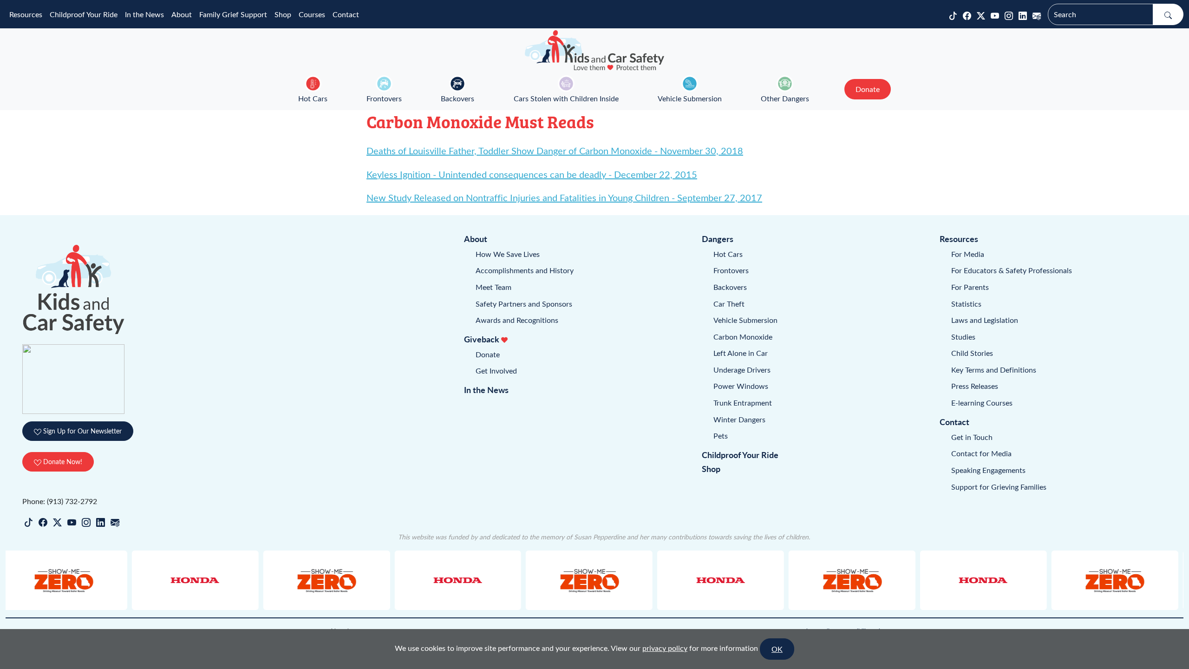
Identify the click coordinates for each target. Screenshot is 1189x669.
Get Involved (496, 370)
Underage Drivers (742, 369)
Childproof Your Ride (84, 14)
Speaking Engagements (988, 470)
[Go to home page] (594, 50)
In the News (144, 14)
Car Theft (729, 303)
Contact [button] (346, 14)
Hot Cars (312, 98)
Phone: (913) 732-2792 (59, 501)
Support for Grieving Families (998, 487)
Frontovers (384, 98)
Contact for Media (981, 453)
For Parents (970, 287)
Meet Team (493, 287)
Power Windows (740, 386)
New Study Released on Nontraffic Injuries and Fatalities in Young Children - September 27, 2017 (564, 197)
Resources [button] (25, 14)
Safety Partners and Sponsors (524, 303)
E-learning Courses (982, 402)
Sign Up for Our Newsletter (81, 430)
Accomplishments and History (525, 270)
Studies (963, 336)
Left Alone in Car (740, 353)
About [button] (181, 14)
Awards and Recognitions (517, 320)
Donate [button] (868, 89)
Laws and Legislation (984, 320)
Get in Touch (972, 437)
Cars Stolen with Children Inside (566, 98)
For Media (967, 254)
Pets (720, 435)
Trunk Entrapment (742, 402)
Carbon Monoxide (742, 336)
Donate (488, 354)
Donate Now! (61, 461)
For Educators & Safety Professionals (1011, 270)
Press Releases (974, 386)
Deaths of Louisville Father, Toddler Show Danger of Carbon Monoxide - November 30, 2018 (554, 150)
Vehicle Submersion (690, 98)
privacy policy (664, 648)
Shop (282, 14)
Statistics (966, 303)
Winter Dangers (739, 419)
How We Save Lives (508, 254)
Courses (312, 14)
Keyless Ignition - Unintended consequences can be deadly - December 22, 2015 (531, 174)
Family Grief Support (233, 14)
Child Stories (972, 353)
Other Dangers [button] (785, 98)
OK (777, 649)
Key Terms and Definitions (993, 369)
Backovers (457, 98)
